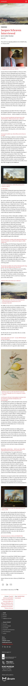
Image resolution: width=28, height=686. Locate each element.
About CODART (7, 622)
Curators (5, 616)
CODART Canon (6, 640)
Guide (4, 613)
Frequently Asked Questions (9, 629)
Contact (4, 633)
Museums (5, 614)
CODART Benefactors (7, 644)
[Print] (3, 585)
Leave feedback (4, 589)
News (3, 637)
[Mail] (10, 585)
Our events (5, 624)
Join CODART (5, 627)
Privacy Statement (6, 631)
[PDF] (7, 585)
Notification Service (7, 642)
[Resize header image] (26, 19)
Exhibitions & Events (7, 618)
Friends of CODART (7, 626)
